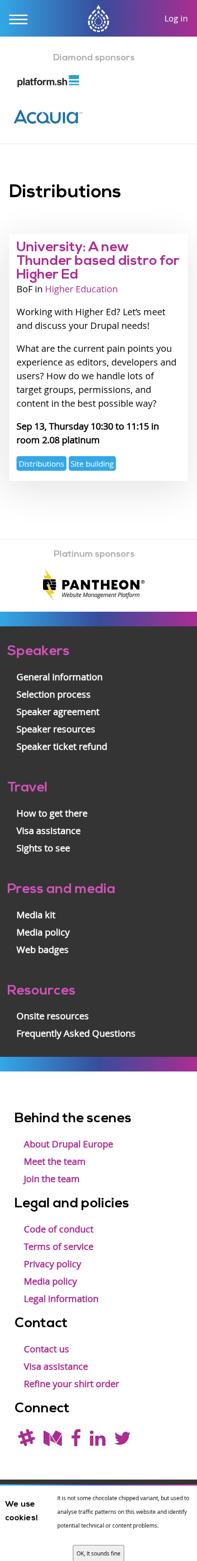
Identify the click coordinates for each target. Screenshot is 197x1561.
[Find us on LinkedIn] (97, 1441)
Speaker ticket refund (61, 746)
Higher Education (81, 289)
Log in (176, 18)
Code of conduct (58, 1229)
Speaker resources (55, 729)
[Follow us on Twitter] (122, 1441)
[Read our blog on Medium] (53, 1441)
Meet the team (55, 1161)
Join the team (52, 1179)
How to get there (52, 813)
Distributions (41, 463)
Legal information (61, 1298)
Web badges (42, 949)
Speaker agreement (57, 711)
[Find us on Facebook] (76, 1441)
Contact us (46, 1349)
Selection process (53, 694)
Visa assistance (48, 830)
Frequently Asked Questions (76, 1033)
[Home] (98, 19)
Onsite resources (52, 1016)
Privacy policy (52, 1264)
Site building (92, 463)
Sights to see (43, 848)
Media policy (43, 932)
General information (59, 677)
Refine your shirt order (71, 1384)
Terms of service (58, 1246)
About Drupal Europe (68, 1144)
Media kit (35, 915)
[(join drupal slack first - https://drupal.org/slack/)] (26, 1441)
